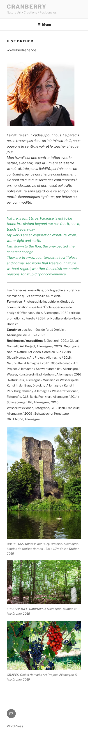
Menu (46, 24)
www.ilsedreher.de (21, 50)
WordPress (15, 726)
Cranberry (26, 6)
